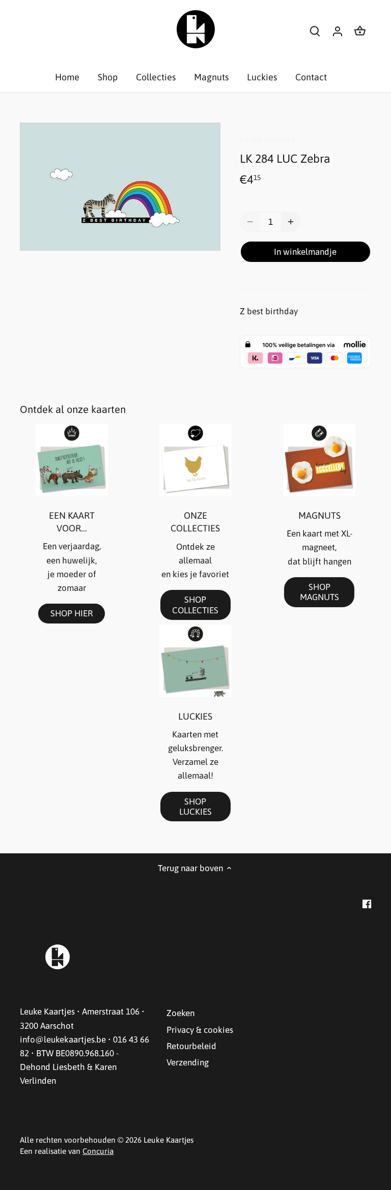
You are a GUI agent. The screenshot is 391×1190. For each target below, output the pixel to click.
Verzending (187, 1062)
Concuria (98, 1151)
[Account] (337, 31)
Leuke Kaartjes (267, 139)
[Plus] (290, 221)
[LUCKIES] (195, 660)
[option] (120, 187)
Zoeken (180, 1013)
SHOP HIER (71, 613)
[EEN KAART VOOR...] (72, 460)
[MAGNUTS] (319, 460)
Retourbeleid (191, 1046)
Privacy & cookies (199, 1030)
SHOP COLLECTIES (195, 604)
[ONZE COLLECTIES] (195, 460)
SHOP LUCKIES (195, 806)
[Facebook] (366, 904)
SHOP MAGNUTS (319, 592)
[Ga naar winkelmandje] (360, 31)
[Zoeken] (315, 31)
